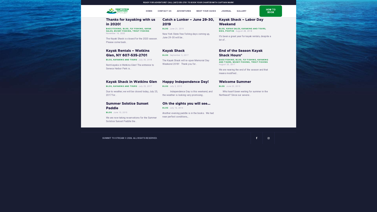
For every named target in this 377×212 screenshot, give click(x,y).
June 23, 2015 (233, 86)
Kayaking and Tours (253, 29)
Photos (229, 31)
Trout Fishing (141, 31)
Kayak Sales (233, 29)
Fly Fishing (136, 29)
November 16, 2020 (115, 33)
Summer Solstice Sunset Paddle (127, 105)
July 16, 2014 (176, 108)
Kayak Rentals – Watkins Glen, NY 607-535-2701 (127, 53)
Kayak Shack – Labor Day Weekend (241, 21)
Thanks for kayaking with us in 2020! (130, 21)
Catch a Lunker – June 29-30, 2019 (188, 21)
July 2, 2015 (176, 86)
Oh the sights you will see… (186, 103)
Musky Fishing (122, 31)
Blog (126, 29)
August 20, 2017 (227, 64)
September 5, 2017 (179, 55)
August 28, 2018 (244, 31)
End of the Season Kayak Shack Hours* (241, 53)
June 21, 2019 (177, 29)
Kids (221, 31)
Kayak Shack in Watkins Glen (131, 82)
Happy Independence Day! (185, 82)
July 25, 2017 (145, 86)
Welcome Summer (235, 82)
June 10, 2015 (120, 112)
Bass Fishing (113, 29)
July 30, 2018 (145, 60)
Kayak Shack (173, 50)
